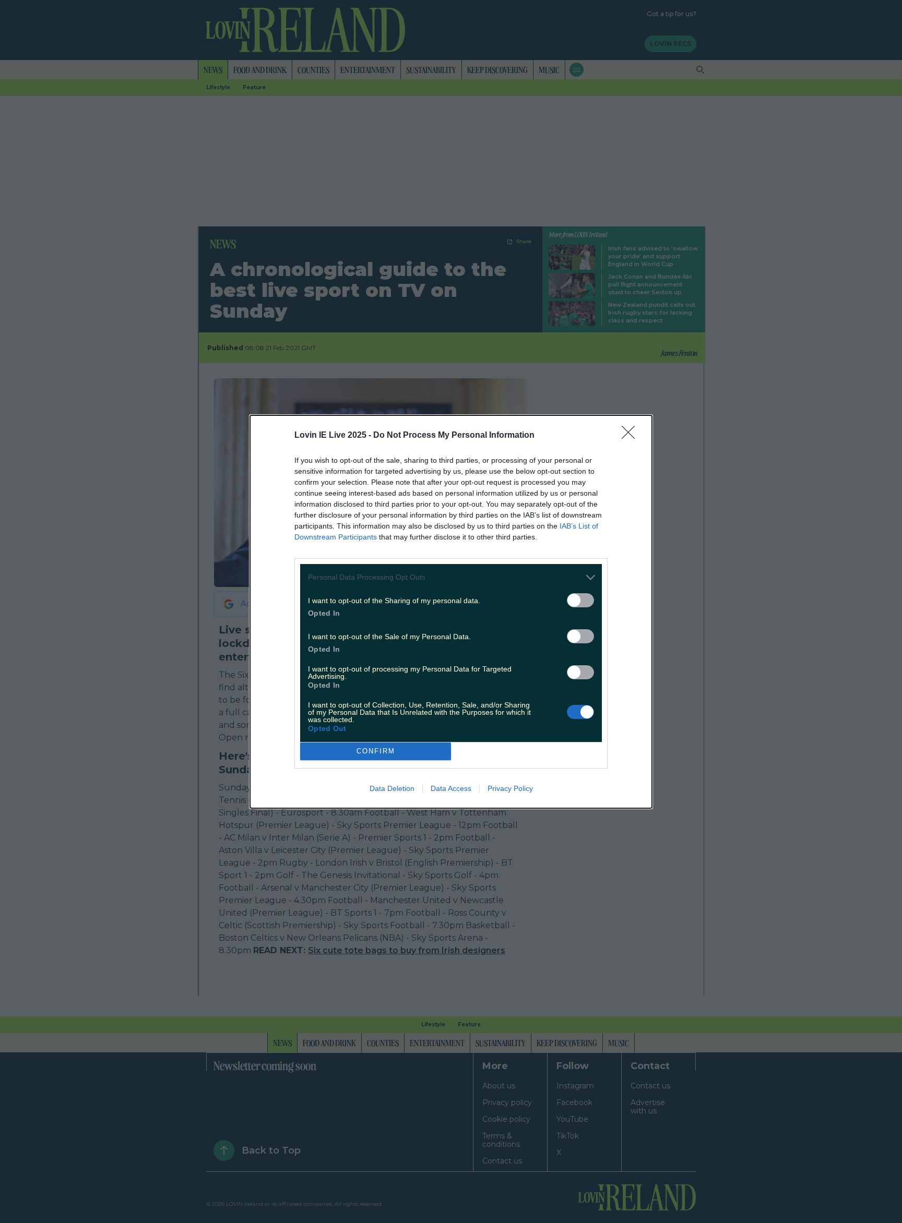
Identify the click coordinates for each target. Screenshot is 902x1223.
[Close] (632, 436)
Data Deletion (392, 788)
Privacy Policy (510, 788)
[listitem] (451, 577)
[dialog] (451, 611)
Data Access (451, 788)
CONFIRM (376, 751)
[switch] (580, 600)
